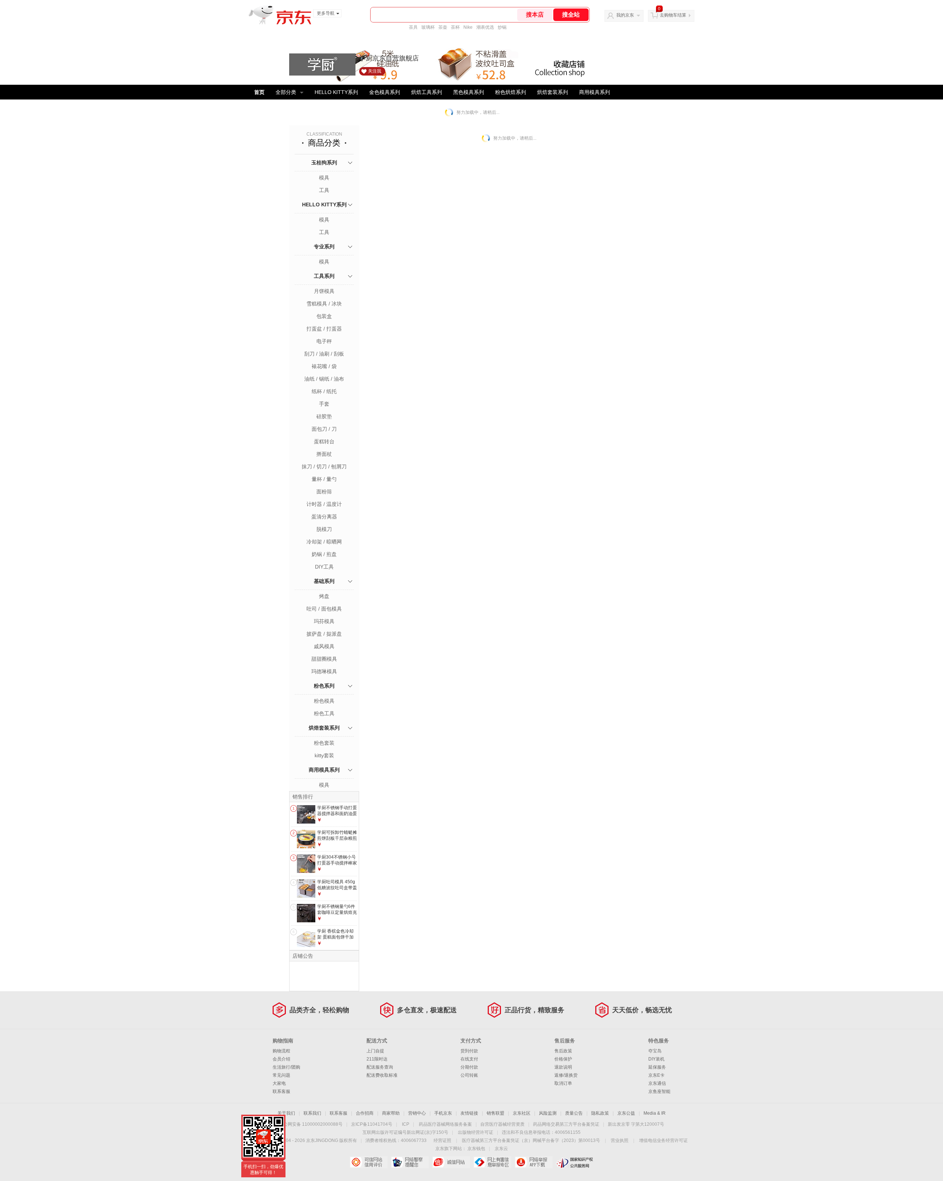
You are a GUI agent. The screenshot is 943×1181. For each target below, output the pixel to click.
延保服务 (657, 1067)
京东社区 (521, 1113)
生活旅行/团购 (286, 1067)
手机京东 (443, 1113)
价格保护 (563, 1059)
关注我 (374, 71)
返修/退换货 (566, 1075)
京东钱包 (476, 1148)
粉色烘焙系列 (510, 92)
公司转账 (469, 1075)
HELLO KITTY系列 (336, 92)
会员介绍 (281, 1059)
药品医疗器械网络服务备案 (445, 1124)
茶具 (413, 27)
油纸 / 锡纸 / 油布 (324, 379)
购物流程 (281, 1051)
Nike (468, 27)
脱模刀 (324, 529)
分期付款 (469, 1067)
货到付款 (469, 1051)
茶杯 (455, 27)
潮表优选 (485, 27)
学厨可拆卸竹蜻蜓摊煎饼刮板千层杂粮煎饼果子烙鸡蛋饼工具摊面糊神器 (337, 841)
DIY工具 (324, 567)
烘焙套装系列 (552, 92)
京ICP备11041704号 (371, 1124)
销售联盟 (495, 1113)
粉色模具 (324, 701)
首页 (259, 92)
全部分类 (286, 92)
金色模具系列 (384, 92)
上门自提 (375, 1051)
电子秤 (324, 341)
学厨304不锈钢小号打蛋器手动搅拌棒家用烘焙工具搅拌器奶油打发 (337, 866)
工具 (324, 190)
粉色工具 (324, 713)
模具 (324, 178)
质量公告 (574, 1113)
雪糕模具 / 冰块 (324, 304)
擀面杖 (324, 454)
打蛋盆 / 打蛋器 (324, 329)
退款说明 (563, 1067)
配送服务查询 (380, 1067)
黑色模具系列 (468, 92)
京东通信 (657, 1083)
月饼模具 (324, 291)
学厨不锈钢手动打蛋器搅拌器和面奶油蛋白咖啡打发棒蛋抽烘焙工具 (337, 816)
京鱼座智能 (659, 1091)
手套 (324, 404)
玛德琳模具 (324, 671)
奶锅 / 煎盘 (324, 554)
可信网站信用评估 (369, 1162)
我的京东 (625, 15)
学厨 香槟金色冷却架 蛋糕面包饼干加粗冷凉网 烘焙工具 (335, 937)
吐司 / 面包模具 (324, 609)
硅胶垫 (324, 416)
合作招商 (365, 1113)
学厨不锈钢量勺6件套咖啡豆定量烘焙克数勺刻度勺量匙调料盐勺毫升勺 (337, 915)
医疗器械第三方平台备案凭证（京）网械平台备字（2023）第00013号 (531, 1140)
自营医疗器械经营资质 (502, 1124)
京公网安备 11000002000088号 (311, 1124)
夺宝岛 (655, 1051)
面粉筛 (324, 492)
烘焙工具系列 (426, 92)
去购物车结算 (673, 15)
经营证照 (442, 1140)
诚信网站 (451, 1162)
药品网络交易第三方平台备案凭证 (566, 1124)
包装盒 (324, 316)
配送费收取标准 (382, 1075)
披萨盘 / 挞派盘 (324, 634)
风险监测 (548, 1113)
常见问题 (281, 1075)
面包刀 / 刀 (324, 429)
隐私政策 (600, 1113)
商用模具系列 (594, 92)
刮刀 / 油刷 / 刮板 (324, 354)
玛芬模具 (324, 621)
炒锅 (502, 27)
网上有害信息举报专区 (492, 1162)
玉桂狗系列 (324, 162)
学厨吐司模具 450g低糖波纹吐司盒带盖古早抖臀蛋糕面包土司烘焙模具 (337, 890)
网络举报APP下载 (534, 1162)
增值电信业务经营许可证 (663, 1140)
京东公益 (626, 1113)
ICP (405, 1124)
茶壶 (442, 27)
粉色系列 (324, 686)
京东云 (501, 1148)
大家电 (279, 1083)
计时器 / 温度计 (324, 504)
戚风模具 (324, 646)
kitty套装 (324, 755)
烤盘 (324, 596)
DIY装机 (656, 1059)
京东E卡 (656, 1075)
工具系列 (324, 276)
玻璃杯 (428, 27)
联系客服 (281, 1091)
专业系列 (324, 246)
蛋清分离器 (324, 517)
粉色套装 (324, 743)
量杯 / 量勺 (324, 479)
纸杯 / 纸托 (324, 391)
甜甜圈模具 (324, 659)
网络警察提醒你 (410, 1162)
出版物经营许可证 (475, 1132)
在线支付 (469, 1059)
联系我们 (312, 1113)
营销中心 (417, 1113)
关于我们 (286, 1113)
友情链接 (469, 1113)
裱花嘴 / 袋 (324, 366)
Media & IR (655, 1113)
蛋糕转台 (324, 441)
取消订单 (563, 1083)
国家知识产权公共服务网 (575, 1162)
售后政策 (563, 1051)
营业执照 (619, 1140)
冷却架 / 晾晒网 (324, 542)
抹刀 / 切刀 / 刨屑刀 (324, 466)
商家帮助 (391, 1113)
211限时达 (377, 1059)
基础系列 (324, 581)
